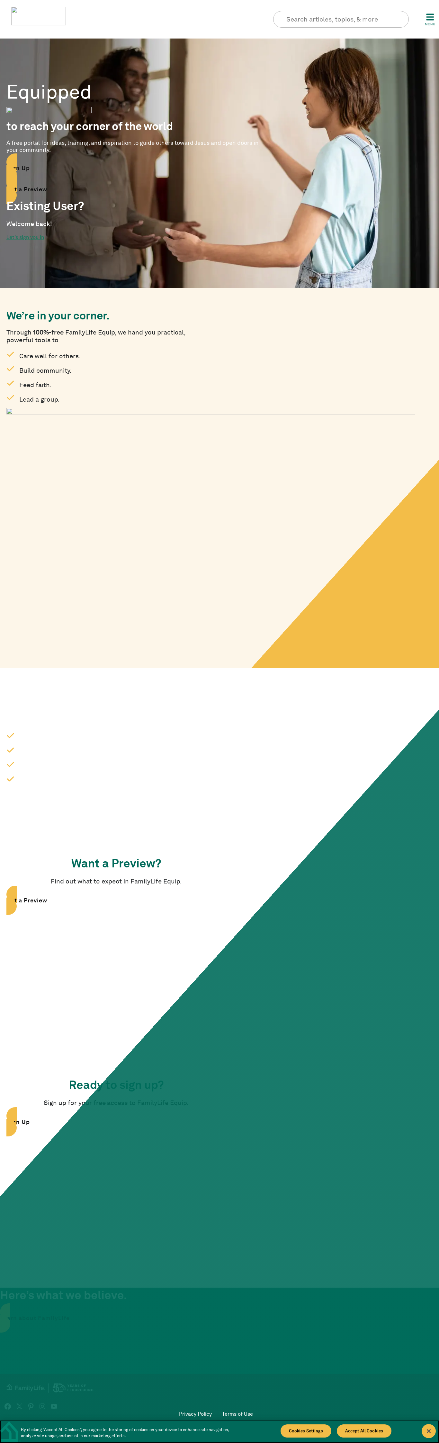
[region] (219, 1431)
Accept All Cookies (364, 1431)
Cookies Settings (306, 1431)
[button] (133, 168)
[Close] (429, 1431)
